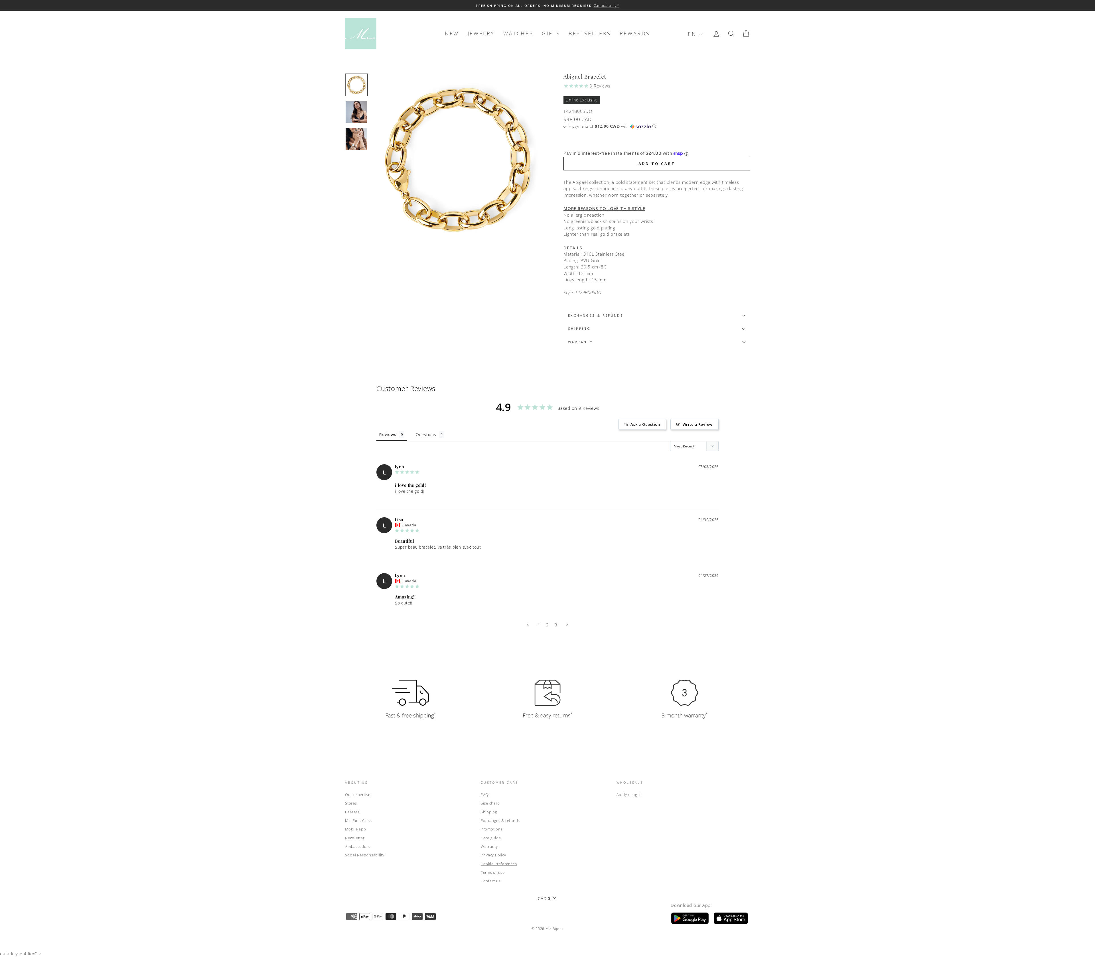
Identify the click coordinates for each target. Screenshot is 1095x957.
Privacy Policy (493, 855)
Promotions (492, 829)
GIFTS (551, 33)
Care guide (491, 837)
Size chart (490, 803)
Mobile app (355, 829)
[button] (696, 34)
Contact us (491, 880)
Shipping (489, 812)
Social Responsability (364, 855)
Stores (351, 803)
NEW (452, 33)
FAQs (485, 794)
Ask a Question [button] (645, 424)
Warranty (489, 846)
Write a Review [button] (698, 424)
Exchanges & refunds (500, 820)
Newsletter (355, 837)
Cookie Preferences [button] (499, 863)
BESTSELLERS (590, 33)
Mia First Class (358, 820)
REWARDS (635, 33)
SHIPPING (579, 328)
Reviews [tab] (387, 434)
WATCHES (518, 33)
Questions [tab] (426, 434)
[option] (547, 5)
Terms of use (493, 872)
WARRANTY (580, 342)
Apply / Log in (629, 794)
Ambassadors (357, 846)
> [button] (567, 625)
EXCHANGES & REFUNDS (595, 315)
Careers (352, 812)
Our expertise (357, 794)
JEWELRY (481, 33)
